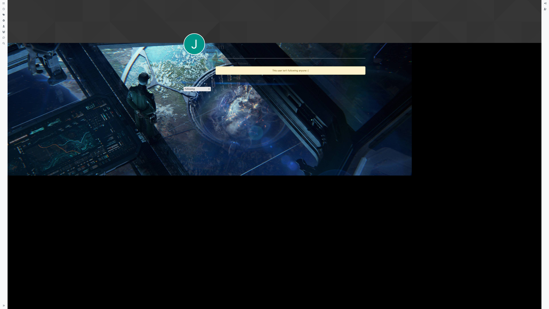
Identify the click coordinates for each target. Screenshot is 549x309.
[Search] (3, 43)
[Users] (3, 26)
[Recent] (3, 9)
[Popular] (3, 20)
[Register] (545, 9)
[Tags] (3, 15)
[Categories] (3, 3)
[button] (3, 305)
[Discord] (3, 37)
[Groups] (3, 32)
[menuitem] (545, 3)
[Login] (545, 3)
